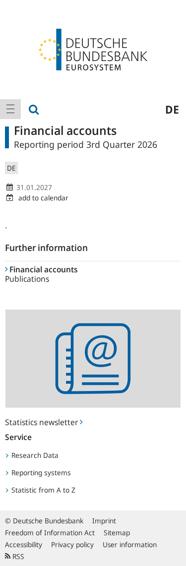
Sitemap (117, 532)
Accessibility (23, 544)
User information (130, 544)
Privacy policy (72, 544)
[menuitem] (10, 109)
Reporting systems (40, 472)
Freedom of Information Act (50, 532)
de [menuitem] (172, 109)
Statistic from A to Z (42, 490)
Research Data (34, 455)
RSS (17, 556)
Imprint (104, 520)
